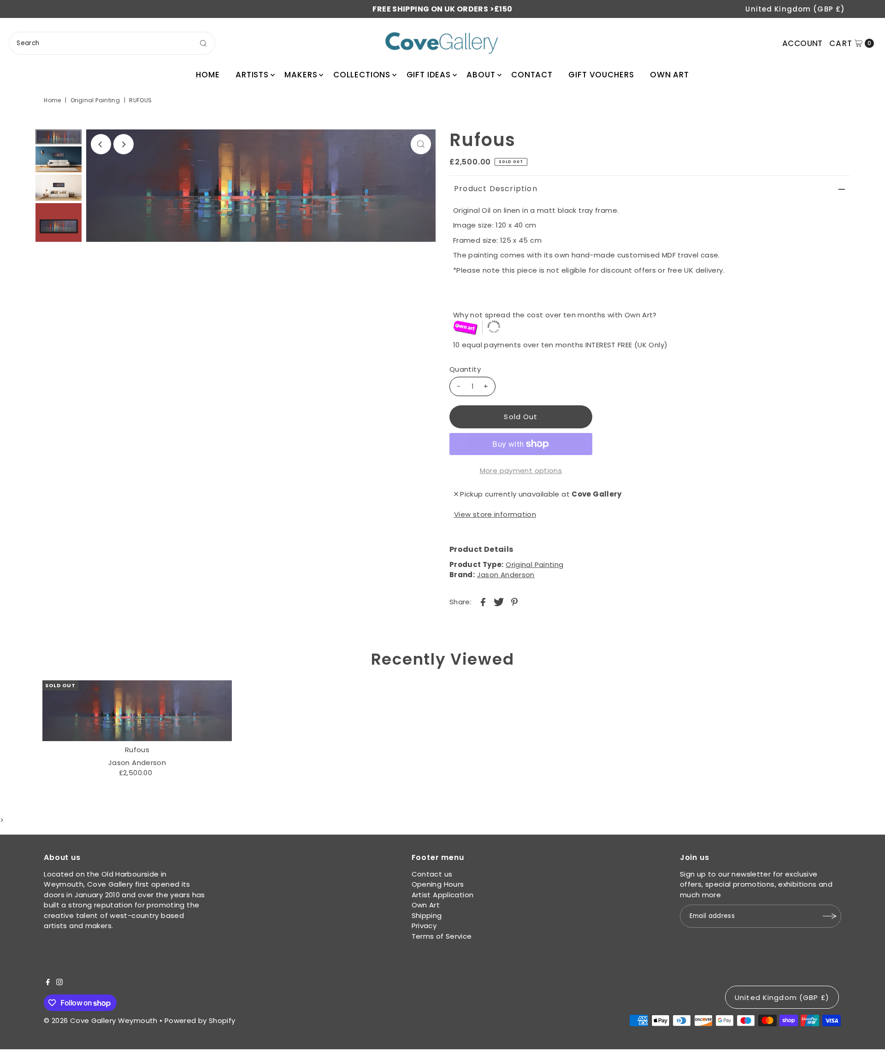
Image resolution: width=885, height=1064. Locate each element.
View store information (495, 514)
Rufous (137, 749)
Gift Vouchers (601, 74)
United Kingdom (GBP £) (795, 9)
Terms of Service (442, 936)
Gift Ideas (429, 74)
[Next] (123, 144)
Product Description (495, 188)
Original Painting (95, 100)
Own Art (669, 74)
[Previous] (101, 144)
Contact (532, 74)
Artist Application (443, 895)
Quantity (465, 369)
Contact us (432, 874)
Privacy (424, 925)
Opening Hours (438, 884)
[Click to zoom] (421, 144)
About (480, 74)
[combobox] (112, 43)
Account (802, 43)
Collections (361, 74)
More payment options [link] (521, 470)
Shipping (427, 915)
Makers (300, 74)
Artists (252, 74)
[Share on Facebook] (483, 601)
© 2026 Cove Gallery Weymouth (101, 1020)
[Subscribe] (829, 916)
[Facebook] (48, 983)
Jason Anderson (506, 574)
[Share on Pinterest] (514, 601)
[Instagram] (59, 983)
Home (207, 74)
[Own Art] (651, 328)
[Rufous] (137, 710)
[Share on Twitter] (499, 601)
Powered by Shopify (200, 1020)
